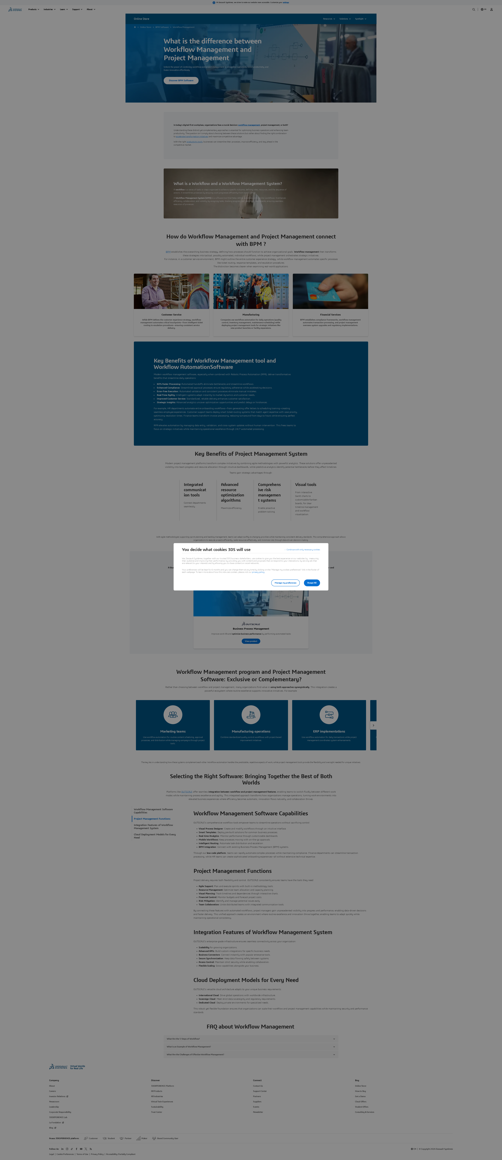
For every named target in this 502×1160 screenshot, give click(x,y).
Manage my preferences (285, 583)
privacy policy (258, 572)
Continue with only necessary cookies (303, 550)
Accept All (312, 583)
